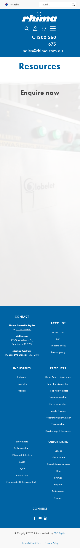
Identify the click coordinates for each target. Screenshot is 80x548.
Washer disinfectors (22, 455)
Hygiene (58, 484)
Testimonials (58, 491)
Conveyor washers (58, 397)
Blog (58, 471)
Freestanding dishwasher (58, 417)
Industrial (21, 377)
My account (58, 332)
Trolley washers (22, 448)
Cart (58, 338)
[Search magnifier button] (73, 4)
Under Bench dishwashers (58, 377)
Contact (58, 498)
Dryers (22, 468)
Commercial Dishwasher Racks (21, 482)
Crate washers (58, 424)
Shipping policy (58, 345)
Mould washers (58, 410)
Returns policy (58, 352)
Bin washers (22, 441)
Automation (22, 475)
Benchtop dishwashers (58, 384)
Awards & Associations (58, 464)
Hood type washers (58, 390)
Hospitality (22, 384)
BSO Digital (59, 533)
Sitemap (58, 477)
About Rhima (58, 457)
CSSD (22, 461)
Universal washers (58, 404)
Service (58, 450)
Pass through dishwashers (58, 431)
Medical (22, 390)
